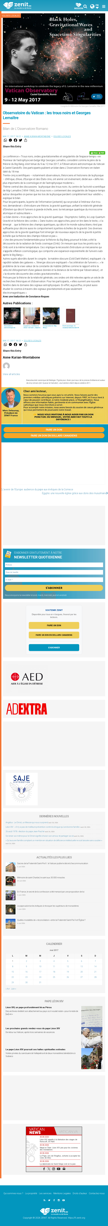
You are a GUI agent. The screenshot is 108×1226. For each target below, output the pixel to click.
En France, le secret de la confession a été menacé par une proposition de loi (50, 892)
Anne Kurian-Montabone (37, 136)
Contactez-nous (97, 1193)
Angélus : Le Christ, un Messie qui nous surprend (27, 822)
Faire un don (54, 429)
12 (68, 966)
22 (13, 977)
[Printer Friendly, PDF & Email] (97, 153)
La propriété (31, 1193)
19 (68, 972)
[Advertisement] (54, 466)
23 (26, 977)
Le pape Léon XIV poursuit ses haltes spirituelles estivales (35, 1049)
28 (95, 977)
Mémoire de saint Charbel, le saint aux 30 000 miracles (41, 877)
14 (95, 966)
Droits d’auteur (80, 1193)
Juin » (13, 989)
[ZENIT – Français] (30, 5)
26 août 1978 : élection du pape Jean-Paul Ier (25, 831)
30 (26, 982)
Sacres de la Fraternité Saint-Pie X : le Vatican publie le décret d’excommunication (52, 863)
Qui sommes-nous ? (13, 1193)
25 (54, 977)
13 (81, 966)
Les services (45, 1193)
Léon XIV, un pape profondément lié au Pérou (29, 1007)
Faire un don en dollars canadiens (54, 435)
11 (54, 966)
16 (26, 972)
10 (40, 966)
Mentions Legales (62, 1193)
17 (40, 972)
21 (95, 972)
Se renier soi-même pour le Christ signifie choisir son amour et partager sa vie (40, 836)
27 (81, 977)
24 (40, 977)
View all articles (11, 374)
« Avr (8, 989)
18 (54, 972)
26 (68, 977)
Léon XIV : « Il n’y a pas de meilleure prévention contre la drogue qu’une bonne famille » (43, 827)
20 (81, 972)
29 (13, 982)
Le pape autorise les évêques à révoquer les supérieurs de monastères (48, 906)
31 (40, 982)
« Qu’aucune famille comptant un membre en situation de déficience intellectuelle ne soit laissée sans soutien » (54, 840)
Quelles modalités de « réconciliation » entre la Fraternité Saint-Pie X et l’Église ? (51, 920)
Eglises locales (11, 15)
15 (13, 972)
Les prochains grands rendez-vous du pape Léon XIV (33, 1028)
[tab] (40, 1131)
